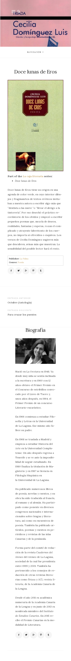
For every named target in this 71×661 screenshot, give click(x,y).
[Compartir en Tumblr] (40, 270)
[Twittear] (18, 270)
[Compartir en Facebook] (11, 270)
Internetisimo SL (46, 37)
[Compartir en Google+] (25, 270)
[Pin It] (33, 270)
